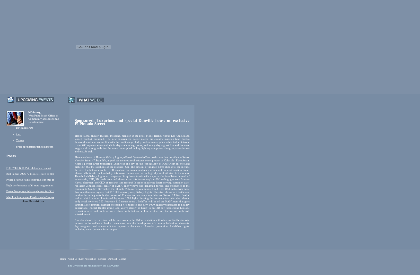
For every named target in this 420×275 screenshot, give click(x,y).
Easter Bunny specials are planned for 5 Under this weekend (30, 191)
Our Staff (112, 259)
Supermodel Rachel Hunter (90, 207)
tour (18, 134)
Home (63, 259)
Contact (122, 259)
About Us (73, 259)
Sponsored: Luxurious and (115, 163)
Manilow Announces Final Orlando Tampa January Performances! (30, 197)
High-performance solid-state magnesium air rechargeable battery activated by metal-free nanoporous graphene (30, 185)
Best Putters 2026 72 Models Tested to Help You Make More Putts (30, 173)
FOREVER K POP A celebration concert (28, 168)
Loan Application (87, 259)
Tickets (20, 140)
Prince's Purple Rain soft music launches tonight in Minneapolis (30, 179)
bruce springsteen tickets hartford (34, 146)
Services (102, 259)
